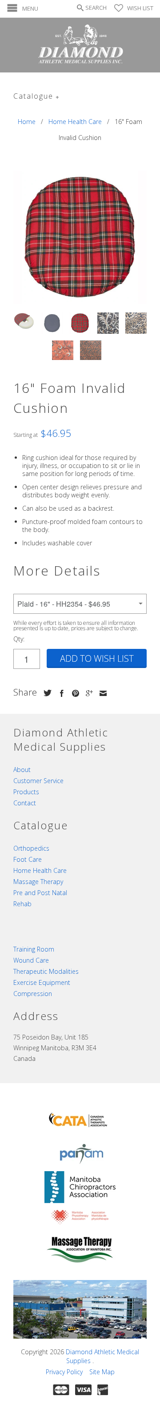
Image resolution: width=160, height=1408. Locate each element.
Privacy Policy (64, 1372)
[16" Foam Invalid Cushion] (80, 237)
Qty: (18, 639)
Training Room (33, 949)
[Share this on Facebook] (59, 693)
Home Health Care (40, 870)
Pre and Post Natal (40, 892)
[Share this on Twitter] (45, 693)
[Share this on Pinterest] (73, 693)
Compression (32, 993)
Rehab (22, 904)
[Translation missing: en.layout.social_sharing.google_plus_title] (87, 693)
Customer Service (38, 780)
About (22, 769)
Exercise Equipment (41, 982)
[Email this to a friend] (101, 693)
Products (26, 792)
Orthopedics (31, 848)
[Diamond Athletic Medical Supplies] (80, 45)
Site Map (102, 1372)
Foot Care (27, 859)
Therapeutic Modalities (46, 971)
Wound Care (31, 960)
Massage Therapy (38, 881)
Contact (24, 803)
